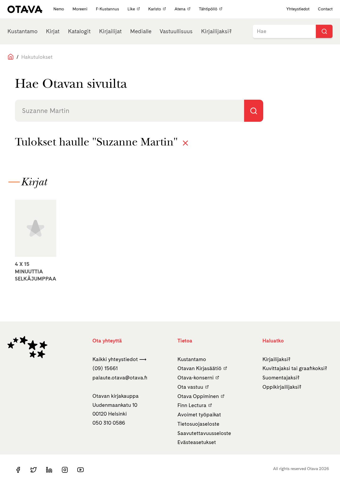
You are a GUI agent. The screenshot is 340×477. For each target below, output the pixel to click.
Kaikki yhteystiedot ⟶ (119, 359)
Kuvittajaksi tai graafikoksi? (294, 368)
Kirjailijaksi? (216, 31)
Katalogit (79, 31)
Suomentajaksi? (281, 377)
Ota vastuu (190, 387)
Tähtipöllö (208, 8)
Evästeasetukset (196, 442)
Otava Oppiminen (198, 396)
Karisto (154, 8)
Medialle (140, 31)
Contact (325, 8)
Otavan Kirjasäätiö (199, 368)
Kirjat (53, 31)
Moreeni (80, 8)
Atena (180, 8)
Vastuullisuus (176, 31)
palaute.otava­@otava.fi (119, 377)
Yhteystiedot (297, 8)
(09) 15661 (105, 368)
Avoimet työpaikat (199, 414)
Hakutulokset (37, 57)
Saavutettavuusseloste (204, 433)
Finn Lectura (191, 405)
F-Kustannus (108, 8)
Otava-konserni (195, 377)
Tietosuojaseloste (198, 424)
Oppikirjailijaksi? (281, 387)
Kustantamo (22, 31)
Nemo (59, 8)
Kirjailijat (110, 31)
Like (131, 8)
